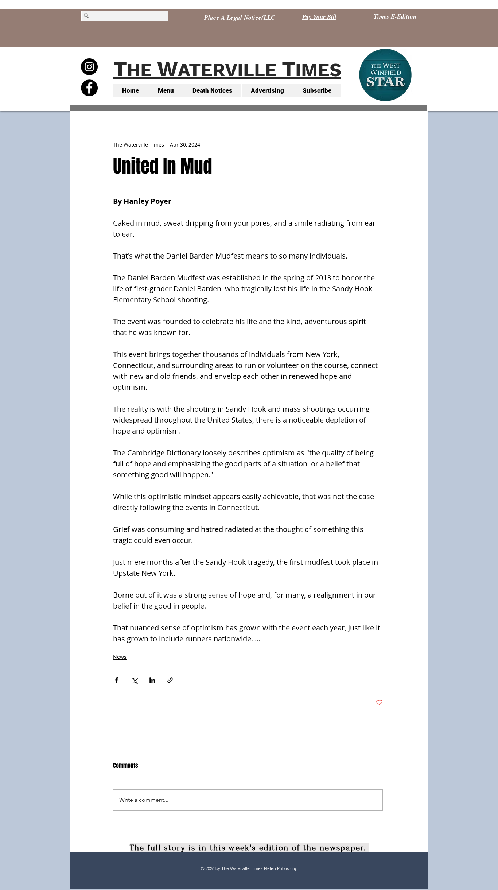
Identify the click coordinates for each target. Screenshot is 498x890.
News (120, 656)
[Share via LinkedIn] (152, 680)
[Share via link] (170, 680)
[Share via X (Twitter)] (134, 680)
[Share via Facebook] (116, 680)
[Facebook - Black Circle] (89, 87)
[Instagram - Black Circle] (89, 66)
